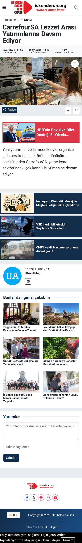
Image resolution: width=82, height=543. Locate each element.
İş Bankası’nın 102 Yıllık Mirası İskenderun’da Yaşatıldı (17, 398)
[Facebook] (27, 497)
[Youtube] (55, 497)
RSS (15, 515)
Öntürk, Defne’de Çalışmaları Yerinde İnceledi (20, 362)
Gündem (26, 20)
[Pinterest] (41, 497)
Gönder (11, 458)
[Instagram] (48, 497)
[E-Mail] (28, 281)
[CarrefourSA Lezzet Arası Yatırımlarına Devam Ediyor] (41, 81)
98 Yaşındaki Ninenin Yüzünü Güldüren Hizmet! (60, 396)
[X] (34, 497)
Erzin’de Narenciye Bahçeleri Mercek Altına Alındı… (60, 362)
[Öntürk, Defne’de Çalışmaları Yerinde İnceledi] (21, 347)
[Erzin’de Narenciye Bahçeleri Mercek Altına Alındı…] (61, 347)
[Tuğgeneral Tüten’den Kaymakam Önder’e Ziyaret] (21, 313)
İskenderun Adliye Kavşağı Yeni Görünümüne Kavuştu (59, 329)
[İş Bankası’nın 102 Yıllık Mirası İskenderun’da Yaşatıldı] (21, 381)
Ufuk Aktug (32, 273)
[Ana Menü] (4, 7)
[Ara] (76, 7)
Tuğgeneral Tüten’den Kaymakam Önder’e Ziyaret (19, 329)
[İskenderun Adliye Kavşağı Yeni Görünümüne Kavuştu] (61, 313)
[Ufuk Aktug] (12, 276)
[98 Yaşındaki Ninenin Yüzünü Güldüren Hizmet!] (61, 381)
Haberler (9, 20)
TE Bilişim (50, 527)
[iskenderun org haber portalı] (39, 7)
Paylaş (11, 109)
